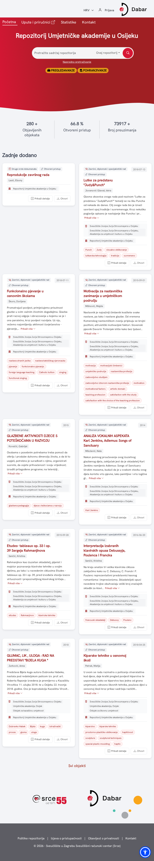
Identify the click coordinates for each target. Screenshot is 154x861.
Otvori (64, 198)
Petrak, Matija (92, 665)
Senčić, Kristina (17, 556)
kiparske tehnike (108, 726)
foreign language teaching (21, 372)
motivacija (90, 365)
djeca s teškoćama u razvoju (48, 505)
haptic (117, 743)
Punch (88, 249)
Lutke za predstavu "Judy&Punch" (98, 182)
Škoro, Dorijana (17, 301)
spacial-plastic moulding (97, 743)
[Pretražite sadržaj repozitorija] (128, 53)
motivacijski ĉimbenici (111, 365)
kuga (42, 726)
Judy (99, 249)
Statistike (68, 22)
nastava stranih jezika (19, 360)
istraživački (55, 726)
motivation (139, 383)
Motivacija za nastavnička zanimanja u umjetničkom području (103, 296)
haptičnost (127, 732)
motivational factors (95, 388)
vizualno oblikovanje (116, 249)
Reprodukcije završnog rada (28, 175)
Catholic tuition (46, 372)
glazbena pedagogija (19, 505)
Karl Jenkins (91, 510)
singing (62, 372)
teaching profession (95, 394)
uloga (34, 732)
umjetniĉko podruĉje (95, 371)
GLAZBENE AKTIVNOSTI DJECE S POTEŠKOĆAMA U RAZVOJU (32, 438)
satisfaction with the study (123, 394)
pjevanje (13, 366)
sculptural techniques (111, 738)
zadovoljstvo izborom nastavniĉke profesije (107, 383)
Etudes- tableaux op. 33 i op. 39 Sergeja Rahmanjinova (29, 548)
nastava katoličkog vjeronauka (50, 360)
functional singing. (18, 378)
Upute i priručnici (39, 22)
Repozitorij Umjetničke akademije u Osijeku (34, 188)
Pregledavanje (62, 70)
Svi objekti (77, 765)
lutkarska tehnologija (95, 255)
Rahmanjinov (27, 615)
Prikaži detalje (42, 198)
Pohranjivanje (94, 70)
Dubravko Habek (17, 726)
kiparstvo (90, 726)
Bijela (32, 726)
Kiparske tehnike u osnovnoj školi (105, 657)
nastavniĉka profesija (121, 371)
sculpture (90, 738)
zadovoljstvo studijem (96, 377)
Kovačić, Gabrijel (18, 446)
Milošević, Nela (93, 451)
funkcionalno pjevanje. (33, 366)
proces (12, 732)
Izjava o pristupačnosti (66, 838)
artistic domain (117, 388)
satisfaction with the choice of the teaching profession (112, 400)
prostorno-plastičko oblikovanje (101, 732)
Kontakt (89, 22)
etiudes (12, 615)
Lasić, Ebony (15, 180)
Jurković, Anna (17, 665)
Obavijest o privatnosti (103, 838)
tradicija (115, 255)
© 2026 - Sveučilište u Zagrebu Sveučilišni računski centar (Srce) (77, 846)
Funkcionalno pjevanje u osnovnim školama (25, 293)
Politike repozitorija (31, 838)
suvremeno (129, 255)
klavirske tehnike (46, 615)
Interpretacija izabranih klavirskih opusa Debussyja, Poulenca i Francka (104, 550)
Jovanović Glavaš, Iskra (98, 190)
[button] (145, 852)
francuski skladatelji (95, 620)
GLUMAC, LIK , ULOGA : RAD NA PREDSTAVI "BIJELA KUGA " (30, 657)
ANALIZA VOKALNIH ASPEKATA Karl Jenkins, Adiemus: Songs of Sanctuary (107, 440)
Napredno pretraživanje (77, 62)
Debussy (114, 620)
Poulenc (127, 620)
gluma (23, 732)
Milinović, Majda (94, 306)
